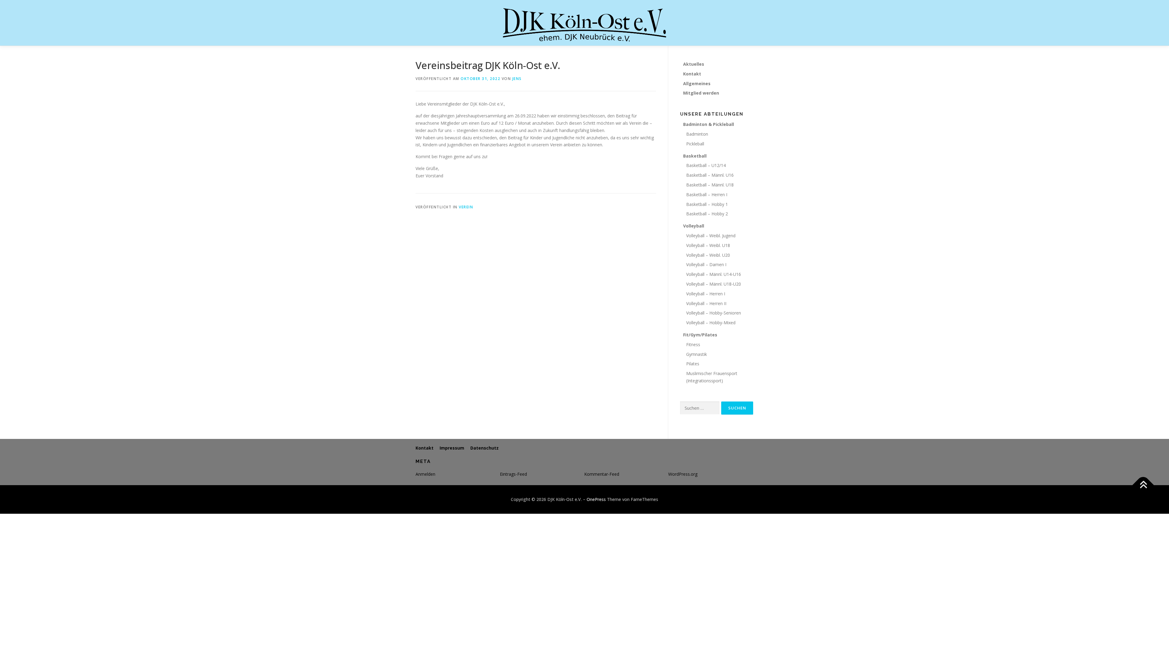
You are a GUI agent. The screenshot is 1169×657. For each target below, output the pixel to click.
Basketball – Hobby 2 (707, 214)
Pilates (692, 364)
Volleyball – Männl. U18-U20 (713, 284)
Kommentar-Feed (601, 474)
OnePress (596, 499)
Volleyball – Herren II (706, 303)
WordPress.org (682, 474)
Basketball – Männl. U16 (710, 175)
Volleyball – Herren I (705, 294)
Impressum (452, 448)
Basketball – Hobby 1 (707, 204)
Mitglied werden (701, 93)
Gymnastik (696, 354)
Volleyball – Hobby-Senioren (713, 313)
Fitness (693, 344)
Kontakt (692, 74)
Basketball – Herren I (706, 194)
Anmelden (425, 474)
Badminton (697, 134)
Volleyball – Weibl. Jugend (710, 235)
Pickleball (695, 144)
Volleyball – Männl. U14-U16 (713, 274)
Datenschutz (484, 448)
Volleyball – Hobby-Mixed (710, 322)
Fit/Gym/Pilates (700, 335)
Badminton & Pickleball (708, 124)
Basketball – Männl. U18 (710, 185)
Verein (466, 207)
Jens (517, 78)
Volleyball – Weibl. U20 (708, 255)
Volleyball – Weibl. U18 (708, 245)
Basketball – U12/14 (706, 165)
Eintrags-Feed (513, 474)
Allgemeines (697, 83)
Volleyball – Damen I (706, 264)
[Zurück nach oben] (1143, 485)
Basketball (695, 156)
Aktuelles (693, 64)
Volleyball (693, 226)
